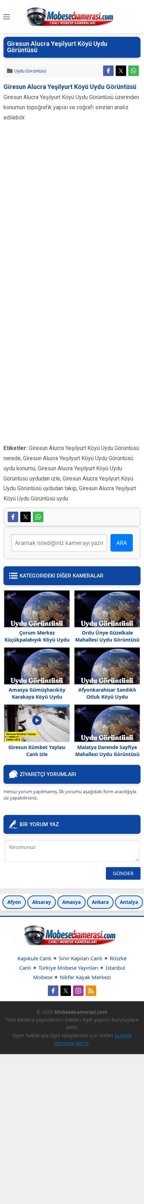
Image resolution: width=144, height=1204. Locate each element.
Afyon (14, 902)
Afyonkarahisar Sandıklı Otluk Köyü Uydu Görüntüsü (107, 696)
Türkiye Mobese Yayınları (68, 967)
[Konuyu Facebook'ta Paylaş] (108, 70)
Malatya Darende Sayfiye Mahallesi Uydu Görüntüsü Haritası (107, 754)
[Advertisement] (72, 210)
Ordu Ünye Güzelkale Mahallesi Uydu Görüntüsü (107, 636)
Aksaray (41, 902)
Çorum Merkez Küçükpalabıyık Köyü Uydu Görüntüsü (37, 639)
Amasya (71, 902)
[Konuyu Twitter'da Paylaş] (121, 70)
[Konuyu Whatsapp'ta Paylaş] (133, 70)
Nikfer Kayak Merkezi (85, 977)
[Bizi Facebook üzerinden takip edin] (53, 990)
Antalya (129, 902)
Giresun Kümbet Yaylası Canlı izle (36, 750)
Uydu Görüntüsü (30, 71)
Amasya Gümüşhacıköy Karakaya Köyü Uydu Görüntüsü (37, 696)
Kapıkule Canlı (34, 958)
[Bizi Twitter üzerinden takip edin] (65, 990)
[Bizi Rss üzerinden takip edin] (91, 990)
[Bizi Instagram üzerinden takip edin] (78, 990)
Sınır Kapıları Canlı (80, 958)
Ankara (100, 902)
